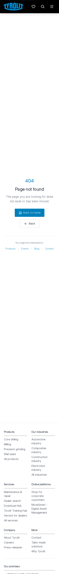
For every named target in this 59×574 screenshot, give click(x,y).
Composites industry (38, 450)
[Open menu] (52, 6)
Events (25, 248)
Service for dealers (15, 515)
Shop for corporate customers (38, 496)
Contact (49, 248)
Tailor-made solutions (38, 544)
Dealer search (12, 501)
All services (11, 520)
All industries (39, 475)
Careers (9, 542)
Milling (7, 444)
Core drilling (11, 439)
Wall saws (10, 454)
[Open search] (42, 6)
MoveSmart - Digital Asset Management (39, 509)
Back (32, 223)
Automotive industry (38, 441)
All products (11, 459)
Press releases (13, 547)
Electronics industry (38, 468)
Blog (36, 248)
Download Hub (12, 506)
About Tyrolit (12, 538)
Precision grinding (14, 449)
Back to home (31, 213)
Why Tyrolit (38, 551)
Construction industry (39, 459)
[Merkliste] (33, 6)
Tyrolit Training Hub (15, 511)
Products (10, 248)
